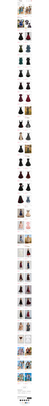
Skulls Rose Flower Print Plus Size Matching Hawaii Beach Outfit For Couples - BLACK (28, 29)
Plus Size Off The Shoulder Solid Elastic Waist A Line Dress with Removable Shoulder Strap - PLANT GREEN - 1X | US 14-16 (28, 115)
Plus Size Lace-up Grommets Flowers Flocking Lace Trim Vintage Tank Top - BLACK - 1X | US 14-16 (20, 129)
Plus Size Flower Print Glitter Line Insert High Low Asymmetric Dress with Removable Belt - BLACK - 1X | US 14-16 (28, 78)
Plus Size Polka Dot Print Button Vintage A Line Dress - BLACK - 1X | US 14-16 (20, 41)
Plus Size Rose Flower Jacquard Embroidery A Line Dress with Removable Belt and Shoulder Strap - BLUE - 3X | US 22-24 (20, 218)
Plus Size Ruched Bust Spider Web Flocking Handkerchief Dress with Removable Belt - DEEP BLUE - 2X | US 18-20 (20, 307)
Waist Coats (24, 391)
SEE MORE (24, 387)
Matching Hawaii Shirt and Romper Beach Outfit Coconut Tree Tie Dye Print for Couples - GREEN (20, 15)
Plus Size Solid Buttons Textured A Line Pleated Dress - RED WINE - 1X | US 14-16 (28, 103)
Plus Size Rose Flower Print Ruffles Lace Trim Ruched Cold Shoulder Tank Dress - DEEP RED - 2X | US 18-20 (28, 282)
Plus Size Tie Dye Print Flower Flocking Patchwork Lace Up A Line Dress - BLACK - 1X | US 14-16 (20, 115)
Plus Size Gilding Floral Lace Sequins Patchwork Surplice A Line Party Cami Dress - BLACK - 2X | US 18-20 (20, 319)
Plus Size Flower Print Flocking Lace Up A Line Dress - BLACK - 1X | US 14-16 (28, 141)
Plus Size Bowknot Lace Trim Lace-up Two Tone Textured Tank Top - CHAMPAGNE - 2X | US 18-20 (28, 218)
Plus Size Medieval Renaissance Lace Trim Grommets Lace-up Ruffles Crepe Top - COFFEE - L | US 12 (20, 344)
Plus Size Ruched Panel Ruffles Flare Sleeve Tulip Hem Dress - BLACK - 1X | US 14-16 (28, 66)
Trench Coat (19, 391)
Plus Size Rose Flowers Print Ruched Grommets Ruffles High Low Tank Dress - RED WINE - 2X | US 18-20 (20, 282)
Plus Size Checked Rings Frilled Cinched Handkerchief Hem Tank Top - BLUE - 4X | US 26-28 (28, 204)
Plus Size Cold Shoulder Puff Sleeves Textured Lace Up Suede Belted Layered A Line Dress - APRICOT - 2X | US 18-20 (28, 244)
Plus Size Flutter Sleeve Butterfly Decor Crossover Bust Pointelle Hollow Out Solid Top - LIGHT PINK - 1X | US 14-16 (20, 230)
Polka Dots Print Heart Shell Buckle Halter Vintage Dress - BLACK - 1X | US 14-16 (28, 129)
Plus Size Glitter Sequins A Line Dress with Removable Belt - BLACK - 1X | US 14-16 (28, 167)
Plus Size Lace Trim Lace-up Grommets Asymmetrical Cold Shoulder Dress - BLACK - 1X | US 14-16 (20, 78)
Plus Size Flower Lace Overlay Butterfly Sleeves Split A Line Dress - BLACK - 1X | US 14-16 (20, 167)
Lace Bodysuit (29, 391)
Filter (29, 4)
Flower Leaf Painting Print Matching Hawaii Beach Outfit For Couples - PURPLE (20, 356)
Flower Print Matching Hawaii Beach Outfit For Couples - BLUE (20, 29)
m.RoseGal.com (21, 1)
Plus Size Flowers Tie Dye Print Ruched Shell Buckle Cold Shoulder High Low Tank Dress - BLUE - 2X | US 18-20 (20, 244)
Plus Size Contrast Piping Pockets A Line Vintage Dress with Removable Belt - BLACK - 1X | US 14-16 (20, 192)
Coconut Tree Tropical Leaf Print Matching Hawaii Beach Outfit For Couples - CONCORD (20, 370)
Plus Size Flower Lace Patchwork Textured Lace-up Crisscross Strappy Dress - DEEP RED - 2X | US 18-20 (20, 270)
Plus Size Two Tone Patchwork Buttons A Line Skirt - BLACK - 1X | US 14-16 (20, 204)
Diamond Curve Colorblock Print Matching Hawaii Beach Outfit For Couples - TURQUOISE (28, 370)
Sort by (23, 4)
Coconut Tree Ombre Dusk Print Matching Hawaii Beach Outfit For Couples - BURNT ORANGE (28, 356)
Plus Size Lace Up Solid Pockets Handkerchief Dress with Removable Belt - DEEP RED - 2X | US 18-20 (28, 319)
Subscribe (29, 398)
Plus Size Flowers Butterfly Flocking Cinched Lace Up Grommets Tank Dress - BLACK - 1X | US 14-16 (28, 192)
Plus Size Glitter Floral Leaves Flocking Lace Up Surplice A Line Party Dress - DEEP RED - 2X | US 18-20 (28, 307)
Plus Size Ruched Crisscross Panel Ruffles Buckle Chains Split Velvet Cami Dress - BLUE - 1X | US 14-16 (28, 270)
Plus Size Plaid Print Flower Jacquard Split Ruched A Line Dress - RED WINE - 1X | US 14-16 (20, 103)
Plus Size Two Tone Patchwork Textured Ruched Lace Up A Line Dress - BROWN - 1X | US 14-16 (20, 141)
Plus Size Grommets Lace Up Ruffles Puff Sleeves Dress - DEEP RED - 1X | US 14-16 (28, 41)
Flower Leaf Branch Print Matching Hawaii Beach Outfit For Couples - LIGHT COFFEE (28, 15)
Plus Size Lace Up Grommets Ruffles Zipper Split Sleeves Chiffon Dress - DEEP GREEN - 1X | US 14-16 (20, 66)
